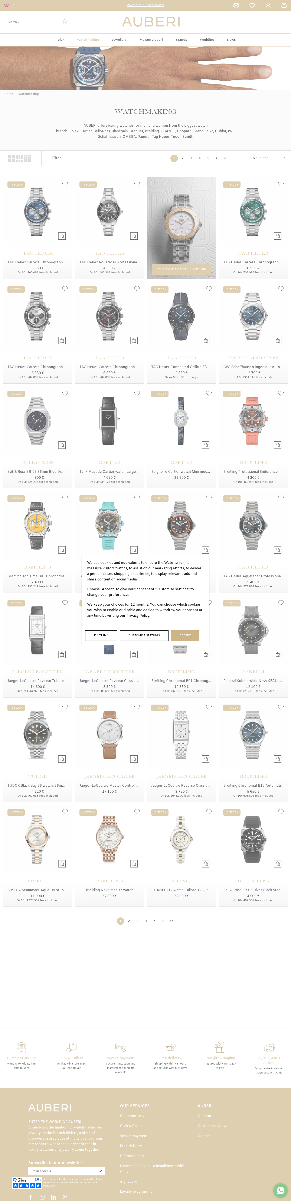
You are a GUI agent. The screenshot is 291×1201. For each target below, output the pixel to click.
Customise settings (144, 635)
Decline (101, 635)
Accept (185, 635)
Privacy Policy (137, 616)
